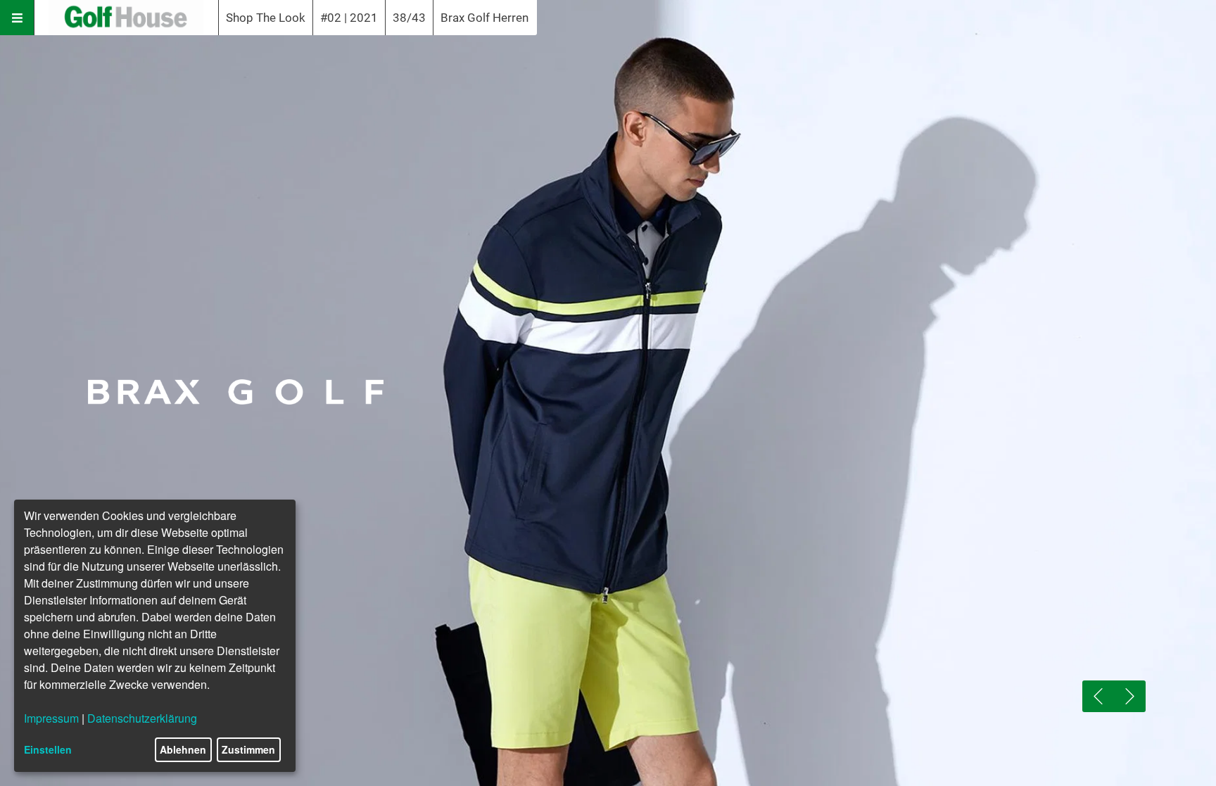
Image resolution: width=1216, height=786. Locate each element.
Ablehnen (183, 749)
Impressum (51, 718)
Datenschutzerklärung (142, 718)
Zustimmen (248, 749)
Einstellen (48, 749)
